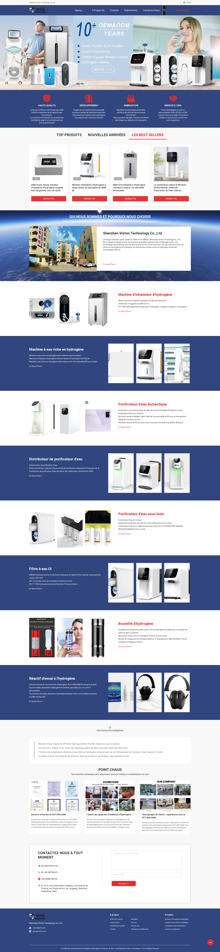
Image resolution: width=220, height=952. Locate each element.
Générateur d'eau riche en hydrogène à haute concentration (142, 636)
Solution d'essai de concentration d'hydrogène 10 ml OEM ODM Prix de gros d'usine (63, 685)
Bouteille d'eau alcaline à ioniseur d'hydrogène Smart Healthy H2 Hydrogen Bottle (77, 744)
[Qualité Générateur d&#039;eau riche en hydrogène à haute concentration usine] (70, 637)
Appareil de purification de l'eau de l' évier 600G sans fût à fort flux (145, 523)
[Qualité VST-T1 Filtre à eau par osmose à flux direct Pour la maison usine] (177, 583)
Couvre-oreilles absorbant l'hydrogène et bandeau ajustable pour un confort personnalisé (60, 689)
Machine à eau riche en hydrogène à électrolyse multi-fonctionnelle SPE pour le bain (63, 362)
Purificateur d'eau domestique (142, 404)
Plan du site (135, 926)
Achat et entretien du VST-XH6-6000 (48, 814)
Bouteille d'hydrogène (135, 624)
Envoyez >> (124, 883)
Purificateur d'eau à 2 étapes (130, 520)
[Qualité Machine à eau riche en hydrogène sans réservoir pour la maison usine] (121, 363)
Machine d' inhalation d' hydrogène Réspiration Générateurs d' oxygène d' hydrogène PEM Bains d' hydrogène (89, 188)
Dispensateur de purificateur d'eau (43, 465)
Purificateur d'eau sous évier (141, 514)
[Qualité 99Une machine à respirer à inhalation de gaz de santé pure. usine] (42, 308)
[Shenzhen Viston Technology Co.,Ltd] (37, 10)
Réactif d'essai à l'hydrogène (52, 678)
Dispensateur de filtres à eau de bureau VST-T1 (61, 748)
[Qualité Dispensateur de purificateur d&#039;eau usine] (121, 473)
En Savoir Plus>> (109, 264)
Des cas (134, 922)
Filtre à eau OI (40, 569)
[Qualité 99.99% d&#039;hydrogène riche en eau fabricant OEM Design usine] (130, 164)
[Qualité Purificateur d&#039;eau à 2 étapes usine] (42, 528)
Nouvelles (134, 919)
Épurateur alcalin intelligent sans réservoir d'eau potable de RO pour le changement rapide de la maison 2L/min (152, 418)
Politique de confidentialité (139, 929)
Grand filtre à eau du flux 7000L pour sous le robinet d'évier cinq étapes (72, 756)
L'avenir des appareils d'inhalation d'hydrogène (109, 814)
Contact (112, 929)
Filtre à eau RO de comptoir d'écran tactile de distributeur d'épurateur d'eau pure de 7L (64, 468)
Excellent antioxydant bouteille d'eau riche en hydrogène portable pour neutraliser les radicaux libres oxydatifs (153, 631)
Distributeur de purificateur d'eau (55, 459)
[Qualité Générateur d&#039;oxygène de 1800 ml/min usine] (70, 308)
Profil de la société (116, 919)
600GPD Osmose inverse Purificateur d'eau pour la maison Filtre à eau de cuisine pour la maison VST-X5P (64, 576)
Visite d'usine (114, 922)
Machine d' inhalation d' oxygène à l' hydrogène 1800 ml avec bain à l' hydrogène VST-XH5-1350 (171, 188)
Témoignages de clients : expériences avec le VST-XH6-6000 (163, 816)
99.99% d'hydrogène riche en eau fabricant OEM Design (128, 186)
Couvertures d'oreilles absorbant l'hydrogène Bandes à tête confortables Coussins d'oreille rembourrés (63, 695)
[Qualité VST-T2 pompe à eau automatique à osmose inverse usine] (149, 583)
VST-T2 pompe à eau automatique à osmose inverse (50, 581)
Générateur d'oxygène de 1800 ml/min (133, 304)
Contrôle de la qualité (117, 926)
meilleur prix (48, 198)
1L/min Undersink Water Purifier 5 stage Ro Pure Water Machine (69, 752)
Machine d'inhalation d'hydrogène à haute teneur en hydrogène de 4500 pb (59, 359)
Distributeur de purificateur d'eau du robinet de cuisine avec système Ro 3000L (61, 471)
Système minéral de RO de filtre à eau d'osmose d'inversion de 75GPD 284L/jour (150, 423)
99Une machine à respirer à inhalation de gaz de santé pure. (142, 301)
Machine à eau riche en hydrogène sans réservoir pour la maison (55, 355)
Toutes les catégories (172, 929)
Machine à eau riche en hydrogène (56, 349)
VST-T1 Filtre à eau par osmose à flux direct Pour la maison (53, 584)
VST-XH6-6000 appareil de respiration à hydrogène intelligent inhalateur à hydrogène (152, 307)
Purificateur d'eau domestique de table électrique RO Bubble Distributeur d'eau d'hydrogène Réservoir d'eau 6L (150, 411)
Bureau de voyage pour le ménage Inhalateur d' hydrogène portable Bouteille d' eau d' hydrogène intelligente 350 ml (152, 640)
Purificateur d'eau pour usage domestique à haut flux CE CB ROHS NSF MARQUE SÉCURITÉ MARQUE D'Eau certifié (150, 527)
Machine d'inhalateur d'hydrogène (145, 294)
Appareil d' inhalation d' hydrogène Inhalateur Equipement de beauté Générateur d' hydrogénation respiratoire (47, 188)
